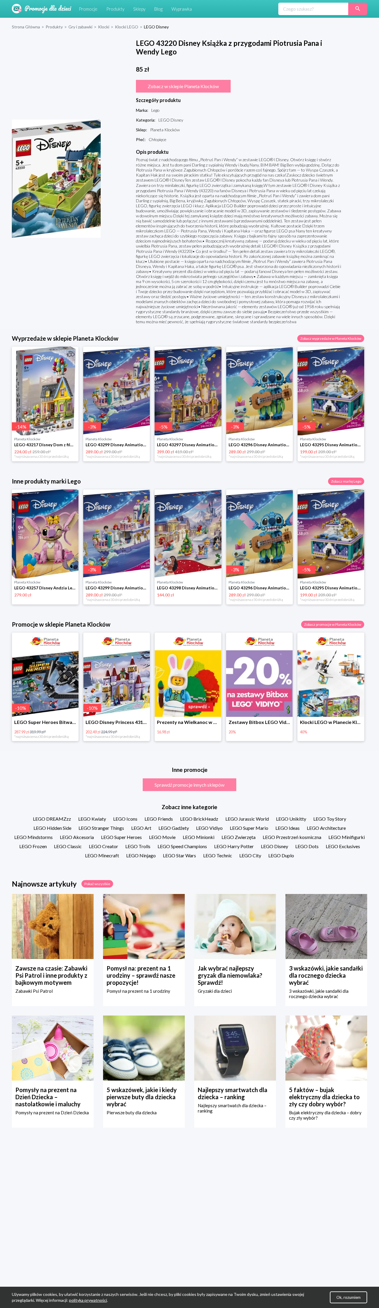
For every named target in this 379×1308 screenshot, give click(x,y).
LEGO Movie (162, 837)
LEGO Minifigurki (346, 837)
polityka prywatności (88, 1300)
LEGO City (250, 855)
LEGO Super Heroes (121, 837)
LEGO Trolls (137, 846)
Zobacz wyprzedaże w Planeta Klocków (330, 338)
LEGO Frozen (33, 846)
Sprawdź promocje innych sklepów (189, 785)
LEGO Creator (103, 846)
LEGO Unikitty (291, 819)
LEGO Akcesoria (77, 837)
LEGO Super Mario (249, 828)
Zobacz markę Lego (346, 481)
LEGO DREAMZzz (52, 819)
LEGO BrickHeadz (199, 819)
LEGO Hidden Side (52, 828)
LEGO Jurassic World (247, 819)
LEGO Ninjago (141, 855)
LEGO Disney (274, 846)
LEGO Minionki (198, 837)
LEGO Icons (125, 819)
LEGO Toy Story (329, 819)
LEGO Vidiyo (209, 828)
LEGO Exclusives (343, 846)
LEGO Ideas (287, 828)
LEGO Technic (217, 855)
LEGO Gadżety (173, 828)
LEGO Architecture (326, 828)
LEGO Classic (68, 846)
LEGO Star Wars (179, 855)
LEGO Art (141, 828)
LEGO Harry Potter (234, 846)
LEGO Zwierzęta (238, 837)
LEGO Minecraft (102, 855)
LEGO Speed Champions (182, 846)
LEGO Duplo (281, 855)
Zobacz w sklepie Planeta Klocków (183, 86)
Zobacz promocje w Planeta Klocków (332, 624)
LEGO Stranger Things (101, 828)
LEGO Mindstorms (33, 837)
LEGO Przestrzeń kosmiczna (292, 837)
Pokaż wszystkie (97, 884)
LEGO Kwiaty (92, 819)
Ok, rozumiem (348, 1297)
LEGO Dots (307, 846)
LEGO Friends (158, 819)
